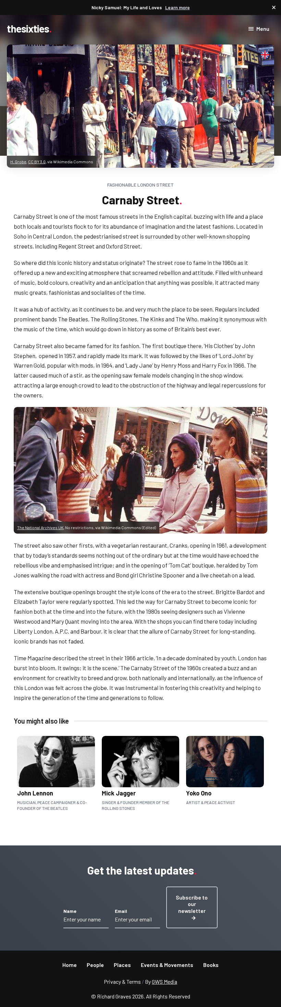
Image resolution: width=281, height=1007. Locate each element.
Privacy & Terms (122, 981)
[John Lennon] (50, 773)
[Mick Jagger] (135, 773)
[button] (192, 907)
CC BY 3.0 (37, 161)
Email (121, 911)
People (95, 964)
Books (211, 964)
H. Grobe (18, 161)
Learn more (177, 7)
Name (69, 911)
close (274, 7)
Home (69, 964)
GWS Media (164, 981)
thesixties (28, 28)
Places (122, 964)
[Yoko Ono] (220, 773)
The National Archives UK (40, 527)
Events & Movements (167, 964)
